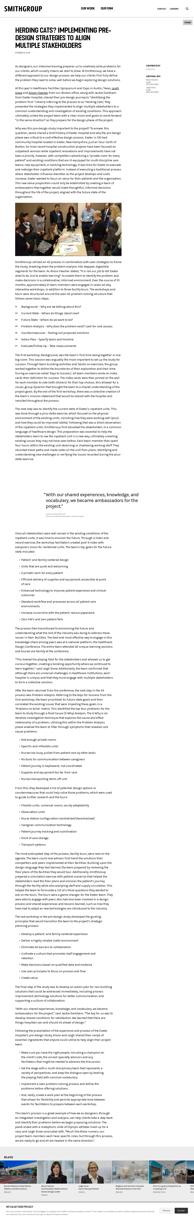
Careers (174, 9)
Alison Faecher (38, 93)
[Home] (23, 9)
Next (190, 1172)
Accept (181, 1210)
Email (148, 82)
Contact (161, 9)
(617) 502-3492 (152, 84)
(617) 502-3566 (152, 92)
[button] (88, 9)
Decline (166, 1210)
